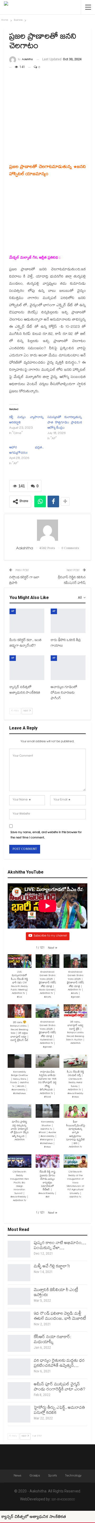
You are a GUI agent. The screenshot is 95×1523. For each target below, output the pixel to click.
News (17, 1476)
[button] (52, 948)
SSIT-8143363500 (63, 1500)
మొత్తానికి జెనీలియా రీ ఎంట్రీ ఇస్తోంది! (56, 1293)
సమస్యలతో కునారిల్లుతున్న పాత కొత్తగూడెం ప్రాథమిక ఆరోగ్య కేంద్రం (65, 423)
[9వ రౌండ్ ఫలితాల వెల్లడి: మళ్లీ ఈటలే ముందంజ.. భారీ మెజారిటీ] (19, 1319)
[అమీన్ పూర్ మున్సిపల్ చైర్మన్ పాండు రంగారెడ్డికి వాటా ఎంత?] (19, 1390)
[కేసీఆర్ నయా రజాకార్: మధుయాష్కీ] (19, 1343)
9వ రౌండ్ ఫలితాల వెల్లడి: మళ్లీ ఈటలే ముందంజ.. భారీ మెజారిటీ (60, 1316)
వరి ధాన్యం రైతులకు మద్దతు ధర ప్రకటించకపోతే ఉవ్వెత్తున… (59, 1363)
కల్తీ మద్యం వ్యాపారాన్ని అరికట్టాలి (26, 420)
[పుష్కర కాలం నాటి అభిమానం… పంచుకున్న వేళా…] (19, 1249)
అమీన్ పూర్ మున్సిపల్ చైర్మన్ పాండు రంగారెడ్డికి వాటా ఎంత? (59, 1387)
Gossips (35, 1476)
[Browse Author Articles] (48, 530)
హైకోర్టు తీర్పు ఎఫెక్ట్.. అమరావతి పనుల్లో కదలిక (59, 1410)
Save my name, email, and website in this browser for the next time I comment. (46, 835)
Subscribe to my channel (50, 936)
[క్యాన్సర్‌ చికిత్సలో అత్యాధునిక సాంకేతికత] (27, 667)
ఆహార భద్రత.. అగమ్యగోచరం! (26, 450)
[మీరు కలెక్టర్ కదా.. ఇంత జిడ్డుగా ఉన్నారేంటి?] (27, 621)
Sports (52, 1476)
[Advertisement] (47, 107)
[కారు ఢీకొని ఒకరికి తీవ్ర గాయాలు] (68, 621)
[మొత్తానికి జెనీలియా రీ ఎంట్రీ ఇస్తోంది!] (19, 1296)
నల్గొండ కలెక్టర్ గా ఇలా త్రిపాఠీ (24, 580)
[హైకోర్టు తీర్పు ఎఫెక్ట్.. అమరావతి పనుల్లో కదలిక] (19, 1414)
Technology (73, 1476)
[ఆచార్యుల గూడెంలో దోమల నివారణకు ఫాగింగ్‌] (68, 667)
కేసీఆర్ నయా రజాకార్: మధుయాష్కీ (52, 1340)
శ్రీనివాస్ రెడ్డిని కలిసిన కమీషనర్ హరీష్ (72, 580)
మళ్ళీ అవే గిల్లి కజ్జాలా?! (52, 1266)
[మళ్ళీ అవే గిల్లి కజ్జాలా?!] (19, 1272)
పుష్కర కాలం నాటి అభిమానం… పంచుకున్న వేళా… (60, 1246)
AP (12, 611)
